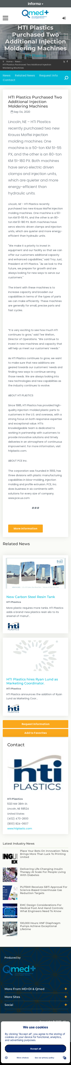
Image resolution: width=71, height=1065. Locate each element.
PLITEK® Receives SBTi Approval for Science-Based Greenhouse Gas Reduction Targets (43, 890)
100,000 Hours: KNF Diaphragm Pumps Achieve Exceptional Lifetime (40, 926)
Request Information (36, 724)
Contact (9, 80)
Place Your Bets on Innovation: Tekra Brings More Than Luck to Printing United (44, 854)
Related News (25, 75)
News (18, 61)
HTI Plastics (35, 55)
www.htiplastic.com (19, 828)
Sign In (64, 18)
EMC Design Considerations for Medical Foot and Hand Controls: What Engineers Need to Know (41, 908)
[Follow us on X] (64, 61)
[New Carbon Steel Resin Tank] (35, 573)
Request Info (48, 75)
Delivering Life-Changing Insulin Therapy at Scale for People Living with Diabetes (43, 872)
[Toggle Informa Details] (35, 4)
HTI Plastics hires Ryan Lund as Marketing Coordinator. (32, 681)
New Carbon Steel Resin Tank (30, 597)
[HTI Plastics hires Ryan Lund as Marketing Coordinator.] (35, 656)
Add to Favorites (35, 733)
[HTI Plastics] (13, 626)
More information (25, 528)
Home (9, 61)
